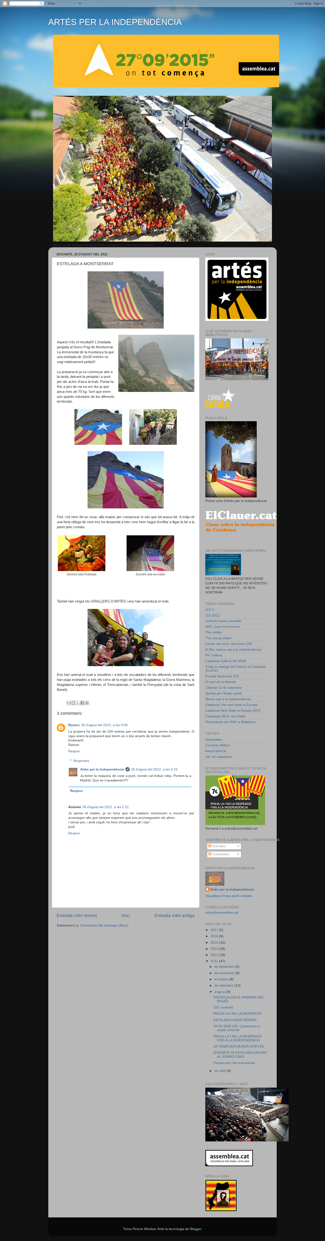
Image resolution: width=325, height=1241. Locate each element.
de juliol (220, 1071)
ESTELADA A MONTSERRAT (235, 1020)
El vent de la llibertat (220, 682)
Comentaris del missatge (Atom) (104, 925)
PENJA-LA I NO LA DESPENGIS (237, 1013)
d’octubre (221, 979)
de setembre (224, 985)
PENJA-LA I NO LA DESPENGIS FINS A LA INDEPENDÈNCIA (237, 1038)
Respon (74, 751)
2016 (215, 936)
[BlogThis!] (73, 702)
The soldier (213, 632)
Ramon (74, 725)
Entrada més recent (77, 915)
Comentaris (220, 854)
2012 (215, 961)
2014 (215, 949)
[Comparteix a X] (77, 702)
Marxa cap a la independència (228, 699)
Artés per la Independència (102, 769)
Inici (126, 915)
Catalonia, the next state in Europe (231, 705)
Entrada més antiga (175, 915)
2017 (215, 930)
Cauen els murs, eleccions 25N (228, 644)
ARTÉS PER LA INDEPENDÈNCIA (115, 22)
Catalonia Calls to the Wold (225, 661)
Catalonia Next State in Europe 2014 (232, 710)
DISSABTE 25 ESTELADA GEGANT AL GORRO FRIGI (240, 1054)
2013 (215, 955)
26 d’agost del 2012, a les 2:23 (154, 769)
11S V (209, 610)
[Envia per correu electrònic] (68, 702)
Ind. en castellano (218, 757)
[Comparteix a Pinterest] (86, 702)
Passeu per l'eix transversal (234, 1063)
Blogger (195, 1229)
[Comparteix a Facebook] (82, 702)
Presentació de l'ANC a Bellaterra (230, 722)
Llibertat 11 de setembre (223, 687)
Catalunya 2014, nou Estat (225, 716)
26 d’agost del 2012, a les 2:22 (105, 807)
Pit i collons (213, 655)
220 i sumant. (223, 1007)
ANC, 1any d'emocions (222, 626)
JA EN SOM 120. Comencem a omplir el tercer (236, 1028)
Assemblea (213, 739)
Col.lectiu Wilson (217, 745)
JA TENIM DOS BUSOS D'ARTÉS (238, 1046)
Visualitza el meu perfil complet (228, 896)
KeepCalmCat (215, 751)
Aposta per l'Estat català (223, 693)
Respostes (81, 761)
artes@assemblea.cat (221, 912)
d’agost (220, 992)
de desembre (224, 966)
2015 (215, 942)
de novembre (224, 973)
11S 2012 (212, 615)
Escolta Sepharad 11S (222, 676)
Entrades (218, 846)
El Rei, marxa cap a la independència (233, 649)
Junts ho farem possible (223, 621)
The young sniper (218, 638)
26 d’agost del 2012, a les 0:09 (104, 725)
